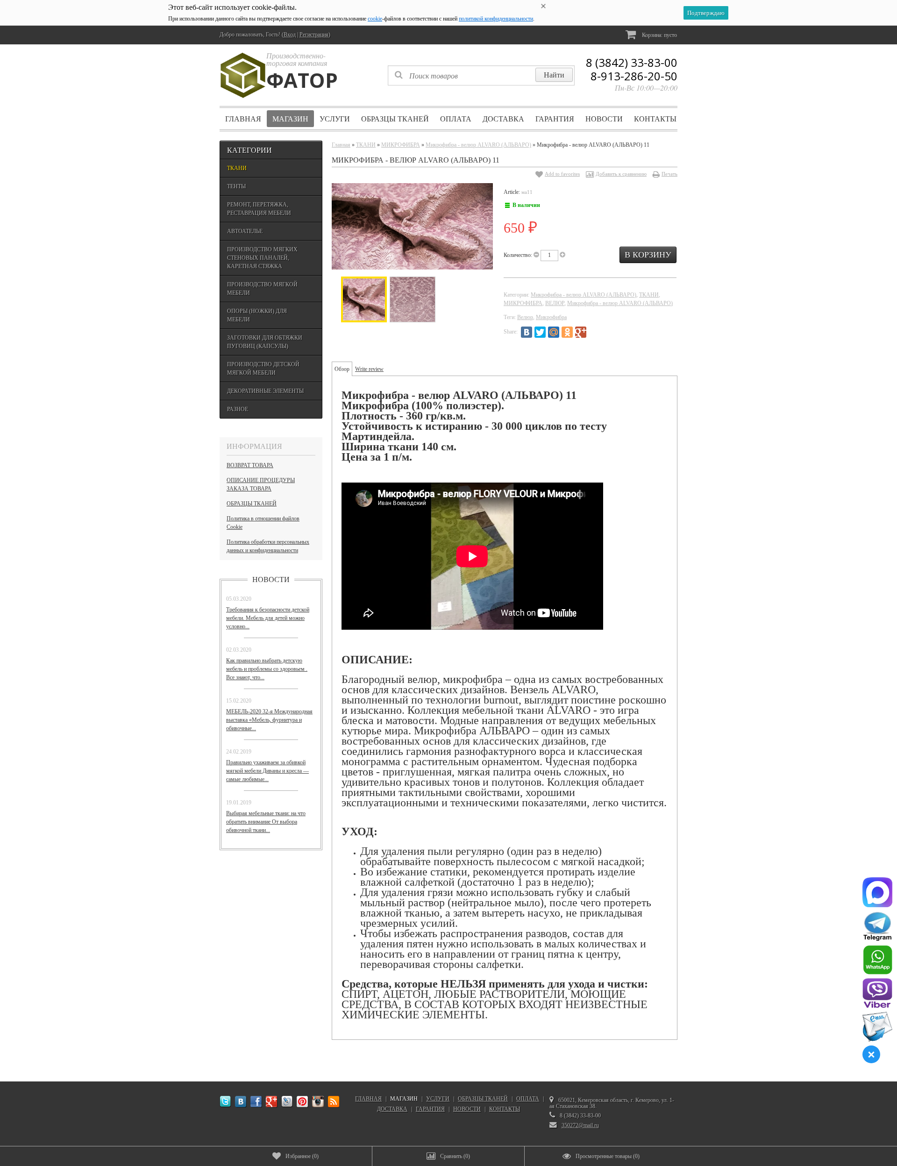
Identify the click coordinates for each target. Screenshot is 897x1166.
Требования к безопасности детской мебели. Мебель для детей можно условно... (267, 618)
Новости (271, 579)
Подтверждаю (706, 12)
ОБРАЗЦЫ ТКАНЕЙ (395, 118)
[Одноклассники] (567, 332)
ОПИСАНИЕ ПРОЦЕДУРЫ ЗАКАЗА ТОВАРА (261, 484)
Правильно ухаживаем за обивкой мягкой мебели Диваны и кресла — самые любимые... (267, 770)
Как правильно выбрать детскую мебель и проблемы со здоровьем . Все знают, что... (266, 669)
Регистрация (313, 34)
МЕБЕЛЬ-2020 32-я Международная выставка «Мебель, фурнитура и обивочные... (269, 720)
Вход (290, 34)
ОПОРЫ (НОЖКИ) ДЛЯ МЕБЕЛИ (257, 315)
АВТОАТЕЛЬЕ (245, 231)
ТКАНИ (237, 168)
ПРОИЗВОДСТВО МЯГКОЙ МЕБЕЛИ (262, 288)
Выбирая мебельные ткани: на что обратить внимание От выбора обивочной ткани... (266, 821)
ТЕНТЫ (236, 186)
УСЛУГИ (335, 118)
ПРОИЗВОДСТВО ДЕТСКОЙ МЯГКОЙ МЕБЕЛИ (263, 368)
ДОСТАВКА (503, 118)
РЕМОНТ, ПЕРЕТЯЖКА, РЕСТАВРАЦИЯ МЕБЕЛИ (259, 208)
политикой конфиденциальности (496, 18)
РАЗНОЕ (237, 409)
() (302, 1156)
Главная (341, 145)
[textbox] (481, 75)
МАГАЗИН (290, 118)
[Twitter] (540, 332)
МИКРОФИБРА (400, 145)
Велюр (525, 317)
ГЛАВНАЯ (243, 118)
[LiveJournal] (594, 332)
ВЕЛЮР (554, 303)
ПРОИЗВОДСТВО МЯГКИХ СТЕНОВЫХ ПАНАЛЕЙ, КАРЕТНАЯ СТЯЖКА (262, 258)
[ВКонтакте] (526, 332)
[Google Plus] (580, 332)
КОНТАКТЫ (655, 118)
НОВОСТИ (604, 118)
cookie (375, 18)
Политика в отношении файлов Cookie (263, 522)
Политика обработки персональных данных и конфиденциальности (268, 546)
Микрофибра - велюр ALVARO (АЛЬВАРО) (478, 145)
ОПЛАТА (455, 118)
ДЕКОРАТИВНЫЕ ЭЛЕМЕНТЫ (265, 391)
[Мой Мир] (553, 332)
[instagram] (318, 1102)
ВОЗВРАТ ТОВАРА (250, 465)
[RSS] (333, 1102)
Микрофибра (551, 317)
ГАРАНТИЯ (554, 118)
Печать (669, 174)
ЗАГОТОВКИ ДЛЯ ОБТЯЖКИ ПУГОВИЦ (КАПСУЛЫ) (264, 341)
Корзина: (659, 35)
